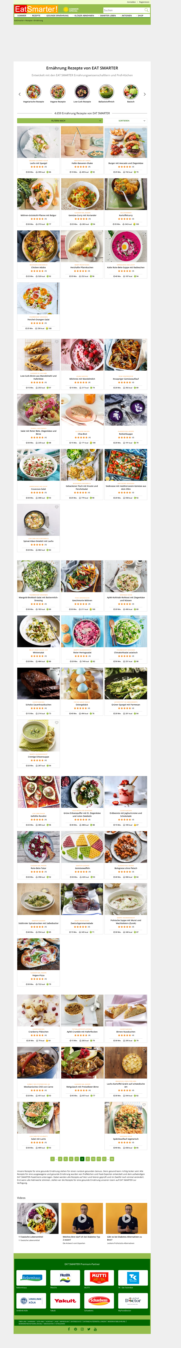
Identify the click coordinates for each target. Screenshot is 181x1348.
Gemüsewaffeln (82, 868)
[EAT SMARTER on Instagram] (82, 1329)
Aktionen (127, 15)
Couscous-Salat (38, 489)
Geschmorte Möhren (82, 600)
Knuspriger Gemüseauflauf (126, 378)
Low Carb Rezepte (82, 101)
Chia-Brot (82, 434)
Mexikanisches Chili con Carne (38, 1086)
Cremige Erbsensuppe (38, 756)
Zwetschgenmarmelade (82, 923)
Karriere (31, 1321)
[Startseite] (36, 9)
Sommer (21, 15)
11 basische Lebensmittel (31, 1236)
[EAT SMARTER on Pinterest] (76, 1329)
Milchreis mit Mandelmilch (82, 378)
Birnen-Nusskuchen (125, 1031)
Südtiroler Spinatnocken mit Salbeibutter (39, 923)
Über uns (22, 1321)
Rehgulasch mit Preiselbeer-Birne (82, 1086)
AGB (56, 1321)
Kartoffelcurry (126, 215)
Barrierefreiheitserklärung (30, 1324)
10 (93, 1159)
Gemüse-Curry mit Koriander (82, 215)
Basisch (130, 101)
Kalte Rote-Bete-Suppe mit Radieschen (126, 267)
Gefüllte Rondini (38, 816)
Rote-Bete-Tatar (38, 868)
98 (112, 1159)
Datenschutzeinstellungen (94, 1321)
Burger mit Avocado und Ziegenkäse (125, 163)
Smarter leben (108, 15)
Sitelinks (40, 1321)
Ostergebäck (82, 704)
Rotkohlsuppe (126, 434)
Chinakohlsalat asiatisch (126, 652)
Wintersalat (38, 652)
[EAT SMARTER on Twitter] (89, 1329)
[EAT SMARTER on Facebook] (69, 1329)
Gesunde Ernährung (57, 15)
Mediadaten (49, 1324)
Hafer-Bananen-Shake (82, 163)
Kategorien (60, 1324)
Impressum (64, 1321)
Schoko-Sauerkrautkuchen (38, 704)
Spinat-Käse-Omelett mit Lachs (38, 541)
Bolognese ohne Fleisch (126, 868)
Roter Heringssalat (82, 652)
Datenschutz (76, 1321)
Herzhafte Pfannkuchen (81, 267)
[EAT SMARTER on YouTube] (95, 1329)
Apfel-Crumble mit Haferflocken (82, 1031)
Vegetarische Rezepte (33, 101)
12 (104, 1159)
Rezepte (36, 15)
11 (99, 1159)
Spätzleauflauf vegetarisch (126, 1139)
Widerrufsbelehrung (116, 1321)
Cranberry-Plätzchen (39, 1031)
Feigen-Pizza (38, 975)
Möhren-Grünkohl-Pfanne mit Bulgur (38, 215)
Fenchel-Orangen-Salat (38, 319)
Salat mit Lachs (38, 1139)
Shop (140, 15)
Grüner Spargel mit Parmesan (126, 704)
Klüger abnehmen (84, 15)
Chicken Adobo (38, 267)
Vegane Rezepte (58, 101)
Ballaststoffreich (106, 101)
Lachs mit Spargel (38, 163)
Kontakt (49, 1321)
